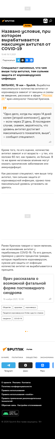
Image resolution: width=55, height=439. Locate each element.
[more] (50, 142)
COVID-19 (18, 318)
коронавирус (31, 307)
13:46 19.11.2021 (8, 54)
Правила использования (12, 390)
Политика (17, 357)
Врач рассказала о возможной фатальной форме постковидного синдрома (24, 285)
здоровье (18, 307)
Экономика (47, 357)
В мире (5, 357)
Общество (7, 307)
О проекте (6, 382)
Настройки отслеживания (29, 405)
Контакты (26, 382)
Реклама (16, 382)
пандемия (7, 318)
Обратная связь (8, 405)
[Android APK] (10, 413)
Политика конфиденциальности (16, 386)
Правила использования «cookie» (17, 394)
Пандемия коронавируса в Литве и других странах (23, 313)
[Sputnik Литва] (8, 22)
